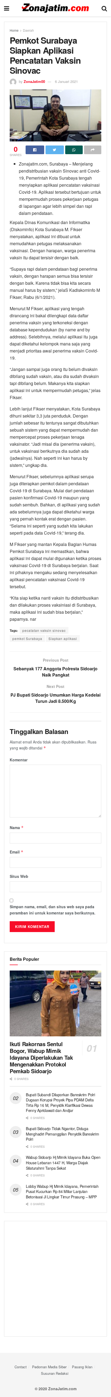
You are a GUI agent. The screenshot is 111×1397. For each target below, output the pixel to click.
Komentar (18, 759)
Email (16, 852)
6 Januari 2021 (66, 81)
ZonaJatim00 (34, 81)
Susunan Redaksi (54, 1373)
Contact (21, 1366)
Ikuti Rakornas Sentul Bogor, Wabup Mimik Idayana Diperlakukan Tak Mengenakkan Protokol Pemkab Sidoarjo (41, 1057)
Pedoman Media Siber (49, 1366)
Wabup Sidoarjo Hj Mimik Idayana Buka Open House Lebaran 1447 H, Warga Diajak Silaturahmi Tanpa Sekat (63, 1162)
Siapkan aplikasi (62, 638)
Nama (17, 827)
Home (14, 30)
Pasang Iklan (82, 1366)
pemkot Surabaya (27, 638)
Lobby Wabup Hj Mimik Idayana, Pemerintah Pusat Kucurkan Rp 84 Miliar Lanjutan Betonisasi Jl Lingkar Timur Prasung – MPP (62, 1191)
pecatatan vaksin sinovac (44, 630)
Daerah (28, 30)
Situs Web (19, 876)
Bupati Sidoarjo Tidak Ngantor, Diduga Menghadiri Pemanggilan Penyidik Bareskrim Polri (62, 1134)
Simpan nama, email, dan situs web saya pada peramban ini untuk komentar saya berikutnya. (52, 909)
